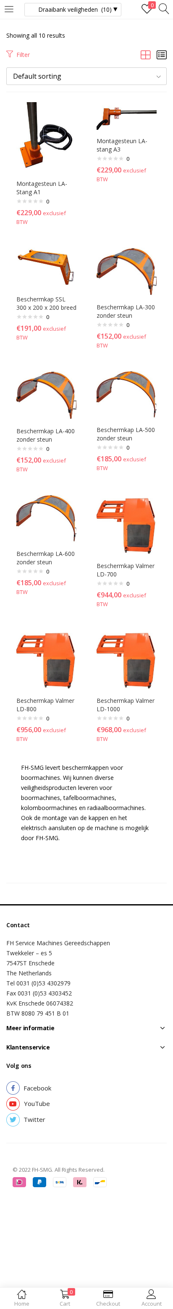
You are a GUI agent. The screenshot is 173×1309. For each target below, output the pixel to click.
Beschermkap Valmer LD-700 (126, 570)
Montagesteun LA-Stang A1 (41, 188)
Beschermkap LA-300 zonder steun (126, 311)
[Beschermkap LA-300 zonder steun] (127, 271)
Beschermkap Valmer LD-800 (45, 705)
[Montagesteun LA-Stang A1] (46, 137)
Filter (23, 55)
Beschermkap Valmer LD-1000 (126, 705)
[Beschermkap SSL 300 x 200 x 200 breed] (46, 267)
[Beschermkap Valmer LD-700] (127, 524)
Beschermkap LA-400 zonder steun (45, 435)
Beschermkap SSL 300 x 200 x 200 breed (46, 303)
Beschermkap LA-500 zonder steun (126, 434)
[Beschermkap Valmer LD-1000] (127, 659)
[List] (162, 55)
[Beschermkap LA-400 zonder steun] (46, 395)
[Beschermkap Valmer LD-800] (46, 659)
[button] (86, 76)
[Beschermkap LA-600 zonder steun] (46, 518)
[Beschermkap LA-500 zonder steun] (127, 394)
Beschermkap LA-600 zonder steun (45, 558)
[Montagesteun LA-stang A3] (127, 115)
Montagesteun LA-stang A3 (122, 145)
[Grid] (146, 55)
